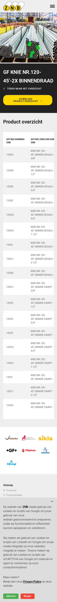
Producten (11, 490)
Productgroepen (14, 495)
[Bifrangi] (11, 463)
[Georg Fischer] (11, 450)
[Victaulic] (11, 438)
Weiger (27, 596)
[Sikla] (45, 438)
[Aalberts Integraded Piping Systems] (28, 438)
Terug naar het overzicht (24, 89)
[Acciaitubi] (45, 450)
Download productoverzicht (25, 100)
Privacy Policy (32, 581)
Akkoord (10, 596)
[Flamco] (28, 450)
